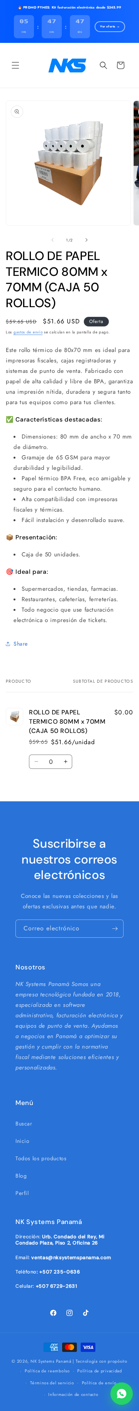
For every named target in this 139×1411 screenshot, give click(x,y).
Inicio (22, 1141)
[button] (15, 65)
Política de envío (99, 1383)
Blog (21, 1176)
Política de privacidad (99, 1371)
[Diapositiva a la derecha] (86, 239)
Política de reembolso (47, 1371)
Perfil (22, 1193)
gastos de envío (28, 332)
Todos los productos (40, 1158)
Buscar (23, 1123)
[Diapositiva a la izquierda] (52, 239)
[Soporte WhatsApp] (121, 1393)
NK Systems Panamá (51, 1361)
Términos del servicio (52, 1383)
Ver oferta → (110, 26)
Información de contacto (73, 1394)
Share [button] (21, 644)
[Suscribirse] (114, 929)
